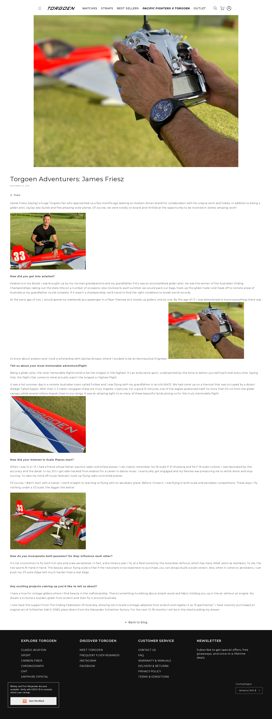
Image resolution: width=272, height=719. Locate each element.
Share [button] (17, 195)
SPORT (26, 655)
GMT (24, 671)
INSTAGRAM (88, 660)
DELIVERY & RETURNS (153, 666)
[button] (39, 8)
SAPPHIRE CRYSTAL (34, 676)
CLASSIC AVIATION (33, 649)
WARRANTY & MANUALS (154, 660)
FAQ (141, 655)
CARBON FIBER (31, 660)
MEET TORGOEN (91, 649)
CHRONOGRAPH (32, 666)
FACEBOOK (87, 666)
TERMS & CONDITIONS (153, 676)
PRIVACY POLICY (149, 671)
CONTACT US (147, 649)
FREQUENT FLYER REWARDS (99, 655)
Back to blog (137, 622)
